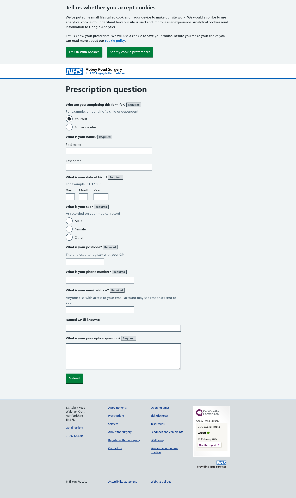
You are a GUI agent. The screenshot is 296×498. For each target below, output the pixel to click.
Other (79, 237)
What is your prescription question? (100, 338)
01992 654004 (74, 436)
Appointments (117, 407)
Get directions (74, 427)
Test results (157, 424)
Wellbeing (157, 440)
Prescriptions (116, 415)
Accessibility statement (122, 481)
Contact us (115, 448)
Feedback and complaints (167, 432)
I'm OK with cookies (84, 52)
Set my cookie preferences (130, 52)
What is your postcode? (91, 247)
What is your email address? (94, 290)
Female (80, 229)
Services (113, 424)
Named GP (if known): (83, 320)
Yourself (81, 119)
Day (69, 190)
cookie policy (115, 41)
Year (97, 190)
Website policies (161, 481)
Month (84, 190)
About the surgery (120, 432)
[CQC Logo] (207, 415)
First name (74, 144)
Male (78, 221)
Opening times (160, 407)
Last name (73, 161)
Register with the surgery (124, 440)
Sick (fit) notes (159, 415)
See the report (207, 445)
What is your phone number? (95, 272)
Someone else (85, 127)
